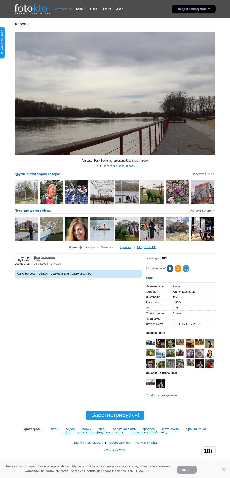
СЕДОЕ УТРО (146, 247)
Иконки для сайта (145, 442)
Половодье (110, 166)
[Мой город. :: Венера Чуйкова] (27, 203)
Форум (106, 9)
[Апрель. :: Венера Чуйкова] (102, 203)
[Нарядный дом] (127, 240)
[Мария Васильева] (170, 367)
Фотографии (63, 9)
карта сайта (170, 429)
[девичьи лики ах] (77, 240)
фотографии (34, 429)
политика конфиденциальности (100, 432)
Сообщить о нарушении (161, 395)
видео (70, 429)
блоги (55, 429)
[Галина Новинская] (150, 354)
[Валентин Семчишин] (170, 355)
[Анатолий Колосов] (199, 366)
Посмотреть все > (203, 174)
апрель (130, 166)
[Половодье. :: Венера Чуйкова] (127, 203)
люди (102, 429)
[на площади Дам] (152, 240)
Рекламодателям (119, 442)
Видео (93, 9)
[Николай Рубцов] (209, 357)
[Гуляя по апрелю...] (27, 240)
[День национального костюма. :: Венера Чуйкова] (77, 203)
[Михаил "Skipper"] (190, 364)
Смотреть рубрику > (202, 210)
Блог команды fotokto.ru (88, 442)
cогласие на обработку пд (149, 432)
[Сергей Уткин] (180, 355)
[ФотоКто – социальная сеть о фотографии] (31, 6)
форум (87, 429)
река (121, 166)
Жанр (37, 260)
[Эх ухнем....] (102, 240)
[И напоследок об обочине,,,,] (203, 240)
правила (148, 429)
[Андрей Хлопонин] (150, 384)
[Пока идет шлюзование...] (52, 240)
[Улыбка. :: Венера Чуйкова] (52, 203)
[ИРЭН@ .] (180, 344)
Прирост (125, 247)
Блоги (80, 9)
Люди (119, 9)
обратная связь (124, 429)
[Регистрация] (2, 57)
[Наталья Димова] (199, 344)
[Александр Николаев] (150, 344)
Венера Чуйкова (44, 257)
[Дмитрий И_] (190, 347)
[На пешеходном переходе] (178, 240)
